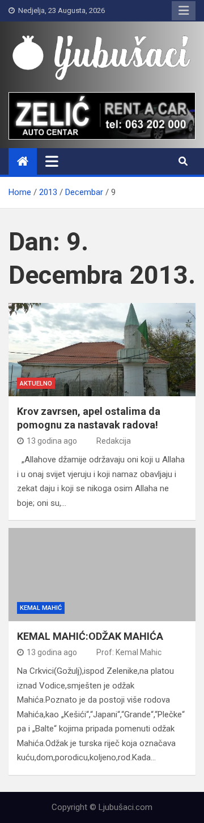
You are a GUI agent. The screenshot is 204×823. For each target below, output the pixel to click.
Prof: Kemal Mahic (129, 652)
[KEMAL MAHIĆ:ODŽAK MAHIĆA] (102, 574)
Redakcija (113, 440)
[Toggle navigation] (52, 161)
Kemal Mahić (41, 608)
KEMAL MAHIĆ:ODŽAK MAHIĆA (90, 636)
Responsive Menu (184, 10)
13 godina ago (52, 440)
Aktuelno (36, 383)
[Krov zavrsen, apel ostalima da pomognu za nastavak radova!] (102, 349)
